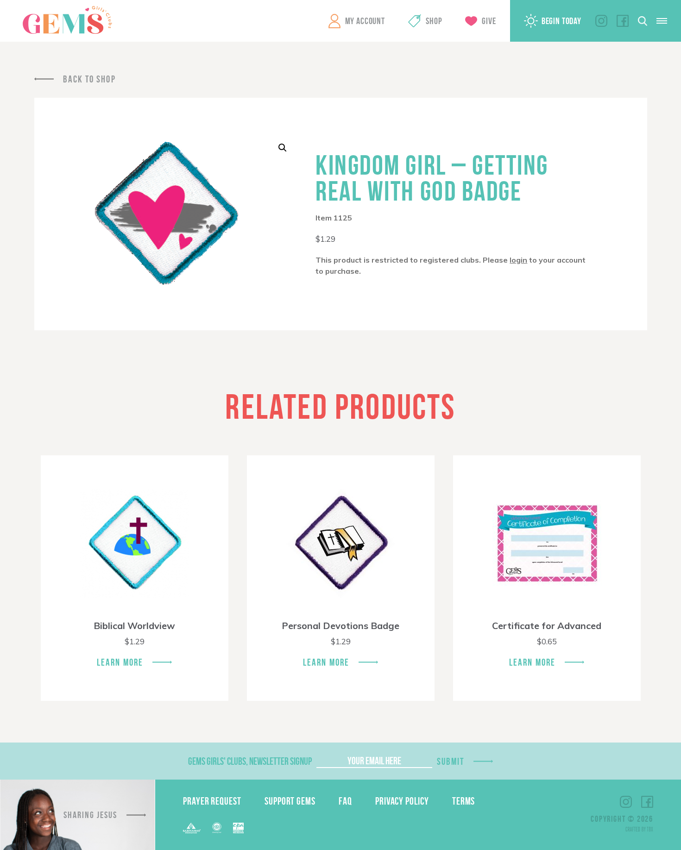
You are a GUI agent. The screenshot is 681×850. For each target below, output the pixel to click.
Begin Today (561, 21)
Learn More (120, 662)
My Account (365, 21)
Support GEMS (290, 800)
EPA (238, 828)
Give (489, 21)
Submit (451, 761)
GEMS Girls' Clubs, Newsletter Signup (250, 761)
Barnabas (192, 828)
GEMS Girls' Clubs (67, 20)
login (518, 259)
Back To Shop (89, 79)
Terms (463, 800)
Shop (434, 21)
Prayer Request (212, 800)
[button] (282, 147)
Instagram (601, 21)
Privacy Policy (402, 800)
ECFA (216, 827)
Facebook (623, 21)
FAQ (345, 800)
